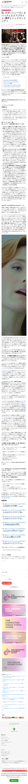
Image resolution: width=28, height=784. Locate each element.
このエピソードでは (6, 370)
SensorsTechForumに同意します (15, 768)
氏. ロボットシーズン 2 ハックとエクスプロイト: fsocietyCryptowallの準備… (14, 523)
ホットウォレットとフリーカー (11, 81)
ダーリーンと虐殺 (7, 83)
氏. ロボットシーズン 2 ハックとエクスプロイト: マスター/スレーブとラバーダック (14, 517)
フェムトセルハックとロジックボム (12, 85)
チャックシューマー (10, 416)
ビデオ (2, 743)
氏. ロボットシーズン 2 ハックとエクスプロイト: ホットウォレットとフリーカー (14, 542)
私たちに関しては (5, 752)
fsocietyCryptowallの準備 (10, 80)
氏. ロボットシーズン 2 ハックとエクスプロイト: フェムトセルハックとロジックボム (14, 511)
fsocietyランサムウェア (7, 496)
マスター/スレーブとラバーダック (11, 86)
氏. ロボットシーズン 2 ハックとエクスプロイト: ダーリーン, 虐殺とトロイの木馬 (14, 535)
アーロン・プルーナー (12, 437)
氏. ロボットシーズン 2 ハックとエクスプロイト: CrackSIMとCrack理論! (14, 504)
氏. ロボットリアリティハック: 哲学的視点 (13, 547)
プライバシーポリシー (16, 777)
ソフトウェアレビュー (6, 742)
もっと (2, 749)
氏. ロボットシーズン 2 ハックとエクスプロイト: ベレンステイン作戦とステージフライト (14, 529)
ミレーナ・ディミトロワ (8, 24)
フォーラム (3, 745)
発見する (3, 735)
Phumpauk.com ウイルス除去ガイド (16, 701)
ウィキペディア (12, 119)
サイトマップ (4, 737)
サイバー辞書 (4, 740)
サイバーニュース (8, 5)
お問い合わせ (4, 755)
